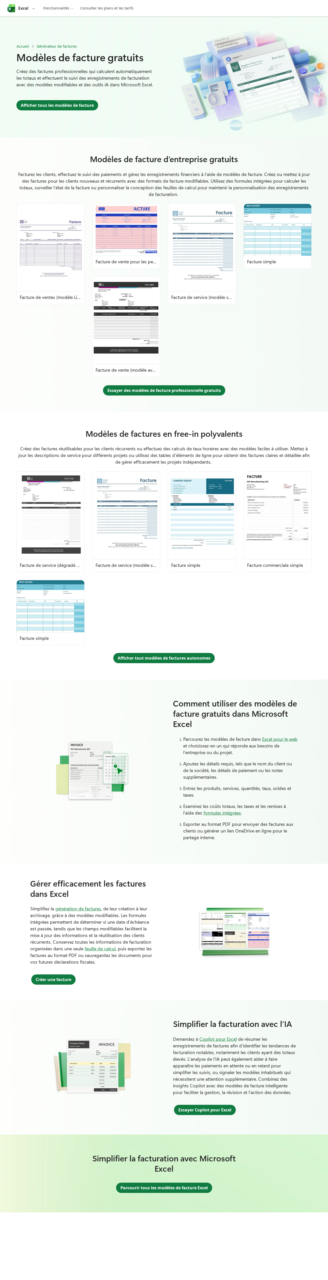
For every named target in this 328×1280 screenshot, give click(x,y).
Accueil (23, 46)
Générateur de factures (57, 46)
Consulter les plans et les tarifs (107, 8)
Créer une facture (53, 979)
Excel (23, 8)
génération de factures (78, 909)
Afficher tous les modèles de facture (57, 105)
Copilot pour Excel (218, 1039)
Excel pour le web (280, 739)
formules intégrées (222, 813)
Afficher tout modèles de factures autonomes (164, 658)
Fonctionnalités (56, 8)
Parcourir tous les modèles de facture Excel (164, 1188)
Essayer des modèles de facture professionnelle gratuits (164, 390)
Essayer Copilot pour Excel (204, 1110)
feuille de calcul (100, 948)
